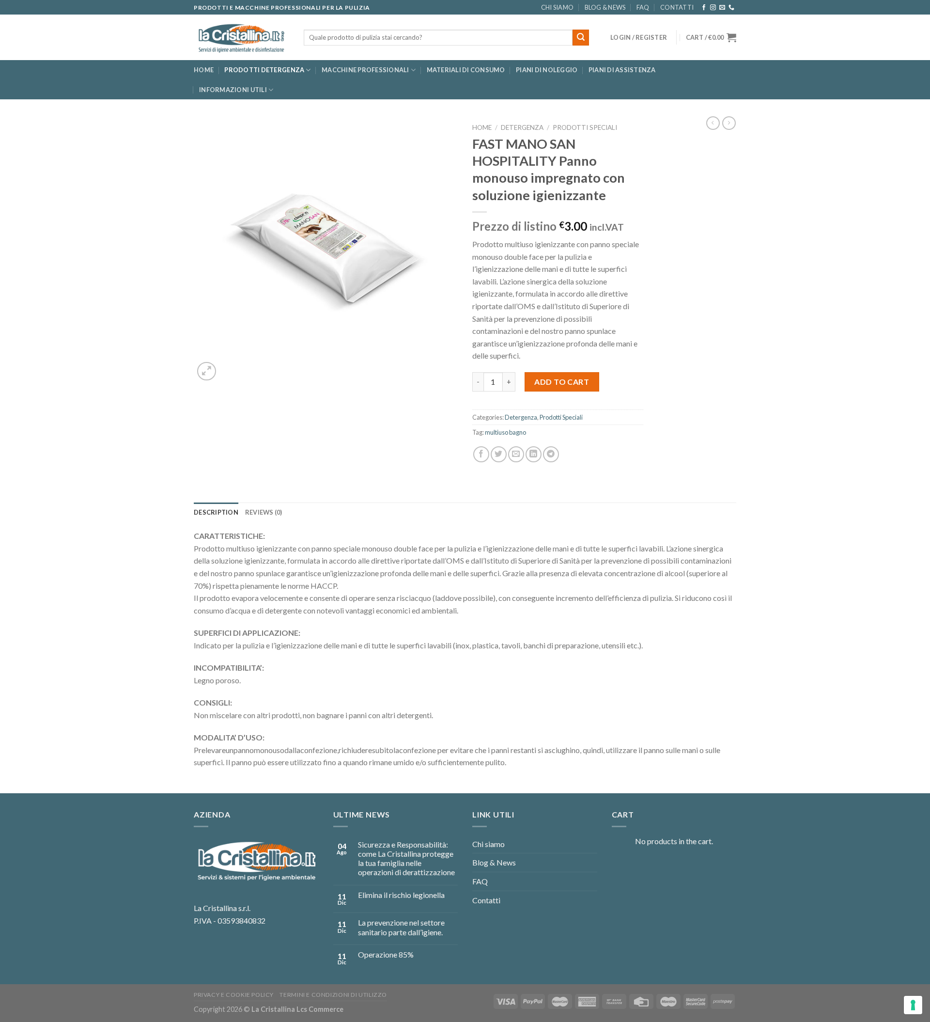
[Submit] (581, 38)
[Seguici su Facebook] (704, 7)
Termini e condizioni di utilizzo (333, 994)
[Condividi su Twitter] (499, 454)
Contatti (677, 7)
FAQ (643, 7)
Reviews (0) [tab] (263, 512)
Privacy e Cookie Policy (234, 994)
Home (204, 70)
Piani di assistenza (622, 70)
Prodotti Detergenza (264, 70)
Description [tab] (216, 512)
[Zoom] (206, 371)
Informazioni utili (233, 90)
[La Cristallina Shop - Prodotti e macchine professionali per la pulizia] (241, 37)
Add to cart (561, 381)
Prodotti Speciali (585, 127)
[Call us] (731, 7)
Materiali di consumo (466, 70)
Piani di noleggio (546, 70)
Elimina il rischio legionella (401, 894)
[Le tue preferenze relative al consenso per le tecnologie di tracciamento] (913, 1005)
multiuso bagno (505, 432)
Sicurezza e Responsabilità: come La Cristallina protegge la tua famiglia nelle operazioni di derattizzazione (406, 858)
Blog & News (605, 7)
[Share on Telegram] (551, 454)
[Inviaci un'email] (722, 7)
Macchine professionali (365, 70)
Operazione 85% (386, 954)
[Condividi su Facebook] (481, 454)
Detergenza (522, 127)
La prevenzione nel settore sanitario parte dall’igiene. (401, 927)
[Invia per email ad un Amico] (516, 454)
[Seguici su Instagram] (713, 7)
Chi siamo (557, 7)
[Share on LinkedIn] (534, 454)
